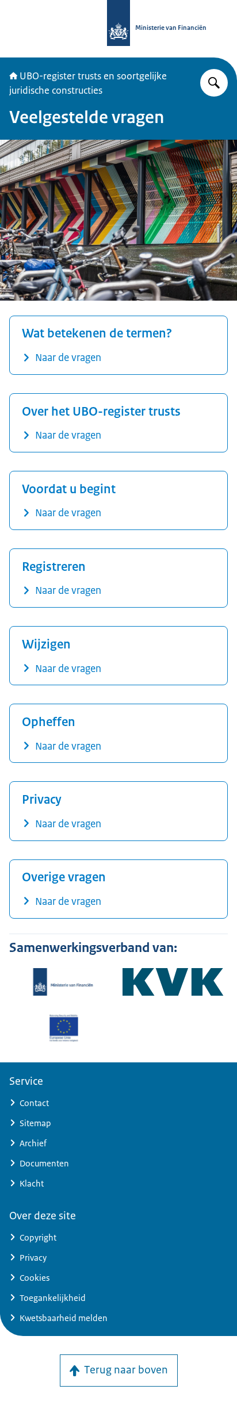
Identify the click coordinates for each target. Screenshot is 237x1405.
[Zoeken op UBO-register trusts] (214, 83)
